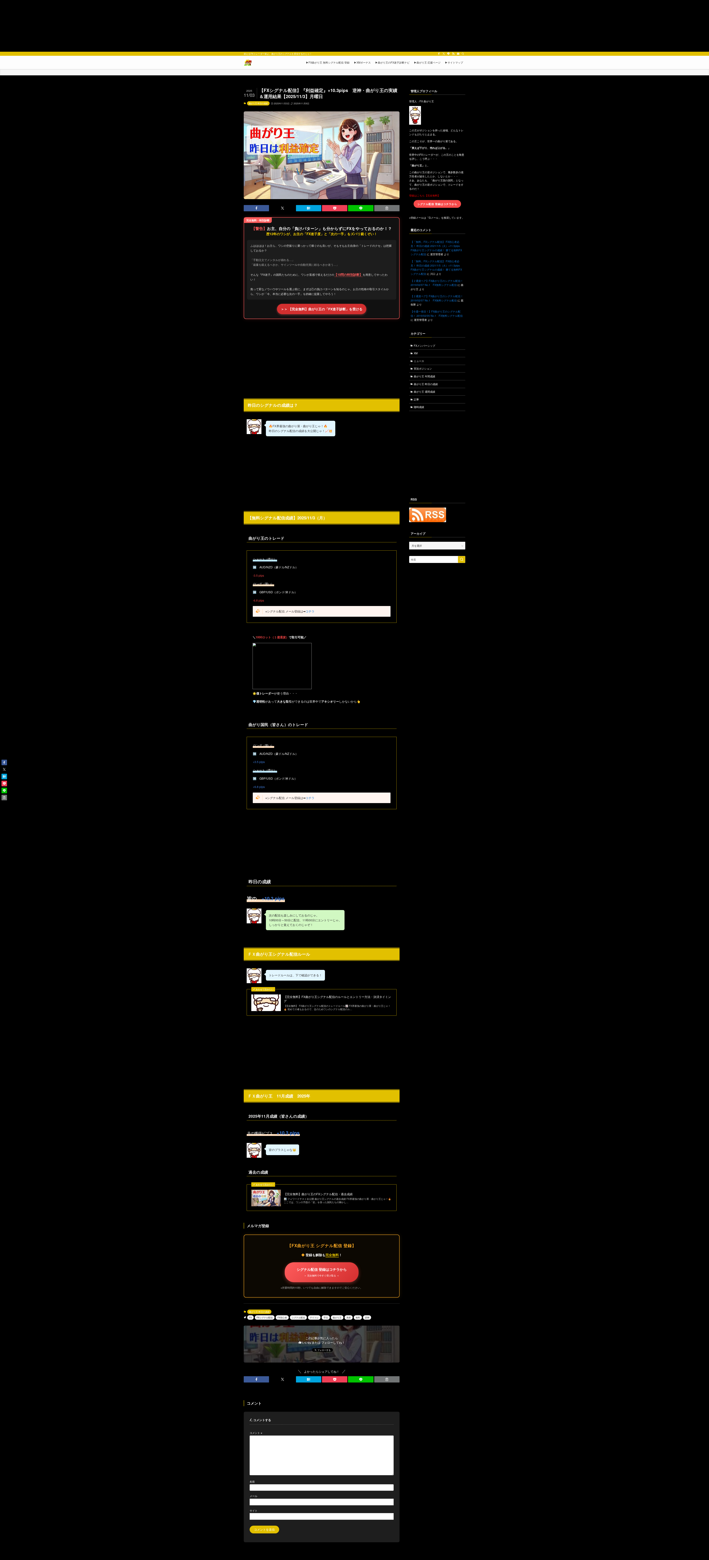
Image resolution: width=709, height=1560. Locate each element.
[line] (448, 54)
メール (253, 1496)
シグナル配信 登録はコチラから (322, 1272)
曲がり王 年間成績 (424, 376)
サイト (253, 1510)
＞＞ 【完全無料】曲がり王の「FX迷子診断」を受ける (321, 309)
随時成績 (419, 407)
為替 (348, 1317)
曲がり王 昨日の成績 (258, 103)
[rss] (453, 54)
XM (416, 353)
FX (250, 1317)
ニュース (419, 361)
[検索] (462, 54)
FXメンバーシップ (424, 345)
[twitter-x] (443, 54)
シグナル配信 (298, 1317)
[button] (256, 208)
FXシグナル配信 (265, 1317)
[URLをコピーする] (387, 208)
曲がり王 (337, 1317)
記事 (416, 399)
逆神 (367, 1317)
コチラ (310, 611)
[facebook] (438, 54)
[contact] (458, 54)
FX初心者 (282, 1317)
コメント (256, 1433)
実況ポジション (423, 368)
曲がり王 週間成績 (424, 391)
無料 (358, 1317)
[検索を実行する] (461, 559)
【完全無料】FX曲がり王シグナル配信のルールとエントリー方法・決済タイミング (337, 999)
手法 (325, 1317)
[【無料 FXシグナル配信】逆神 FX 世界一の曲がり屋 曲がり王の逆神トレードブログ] (248, 62)
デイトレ (314, 1317)
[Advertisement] (354, 26)
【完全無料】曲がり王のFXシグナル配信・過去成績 (318, 1194)
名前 (252, 1481)
